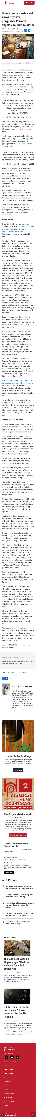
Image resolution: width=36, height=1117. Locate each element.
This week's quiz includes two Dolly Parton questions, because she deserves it (20, 914)
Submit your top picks (18, 835)
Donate (30, 3)
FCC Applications (8, 1097)
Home (5, 1065)
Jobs (5, 1077)
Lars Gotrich (7, 1021)
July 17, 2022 (29, 117)
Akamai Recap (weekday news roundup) (17, 865)
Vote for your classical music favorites (18, 816)
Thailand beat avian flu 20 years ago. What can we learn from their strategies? (16, 963)
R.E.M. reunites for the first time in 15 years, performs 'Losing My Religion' (16, 1011)
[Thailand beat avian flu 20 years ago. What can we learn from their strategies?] (17, 948)
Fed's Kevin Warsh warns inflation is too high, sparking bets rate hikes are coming (19, 887)
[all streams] (33, 1114)
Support (6, 1089)
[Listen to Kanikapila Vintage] (18, 736)
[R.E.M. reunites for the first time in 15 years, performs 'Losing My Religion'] (17, 996)
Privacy (6, 1105)
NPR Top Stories (23, 672)
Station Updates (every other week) (15, 859)
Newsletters (7, 1081)
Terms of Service (9, 1101)
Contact (6, 1085)
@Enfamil (30, 160)
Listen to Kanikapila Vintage (18, 756)
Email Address (8, 851)
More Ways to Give (9, 1093)
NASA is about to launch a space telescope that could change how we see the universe (20, 905)
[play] (3, 1115)
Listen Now (18, 770)
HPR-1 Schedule (8, 1069)
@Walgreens (11, 100)
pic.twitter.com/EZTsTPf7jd (18, 113)
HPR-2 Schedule (8, 1073)
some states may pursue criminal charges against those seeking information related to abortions (17, 383)
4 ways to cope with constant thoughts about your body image (18, 923)
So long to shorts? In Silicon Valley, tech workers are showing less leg (19, 896)
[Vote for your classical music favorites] (18, 794)
